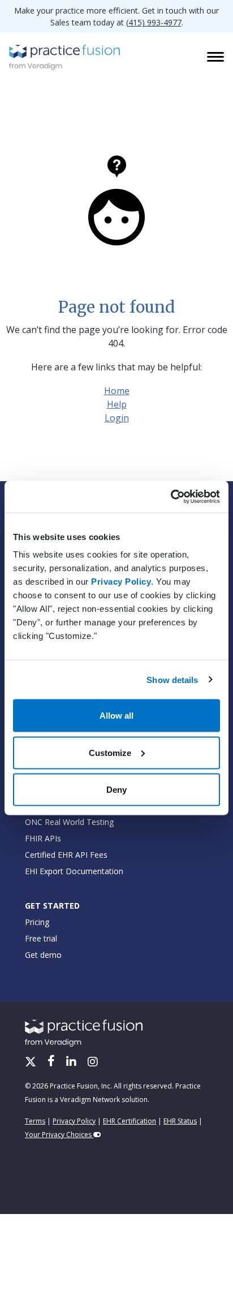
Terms (35, 1121)
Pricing (37, 922)
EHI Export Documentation (74, 871)
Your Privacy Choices (59, 1134)
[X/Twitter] (31, 1062)
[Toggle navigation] (216, 57)
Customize (110, 752)
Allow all (116, 715)
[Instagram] (93, 1062)
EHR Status (180, 1121)
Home (117, 391)
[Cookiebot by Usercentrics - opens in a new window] (170, 497)
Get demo (43, 954)
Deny (116, 789)
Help (117, 404)
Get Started (52, 905)
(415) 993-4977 (154, 22)
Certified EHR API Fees (66, 854)
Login (117, 418)
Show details (172, 679)
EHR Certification (129, 1121)
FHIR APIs (43, 838)
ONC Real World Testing (69, 822)
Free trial (41, 938)
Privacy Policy (121, 581)
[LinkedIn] (72, 1062)
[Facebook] (52, 1062)
